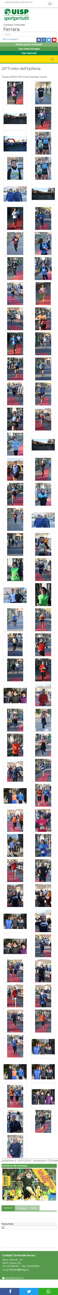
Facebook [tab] (8, 1208)
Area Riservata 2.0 (13, 1277)
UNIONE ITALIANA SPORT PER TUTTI (18, 2)
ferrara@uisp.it (19, 1269)
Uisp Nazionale (29, 53)
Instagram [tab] (21, 1208)
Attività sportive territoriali (28, 44)
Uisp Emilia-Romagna (29, 48)
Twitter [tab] (34, 1208)
